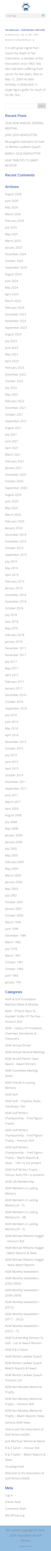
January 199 (13, 982)
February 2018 (14, 635)
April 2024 (12, 294)
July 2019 (11, 561)
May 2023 (11, 354)
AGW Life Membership (19, 1181)
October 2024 (14, 261)
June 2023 (11, 348)
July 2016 (11, 715)
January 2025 (13, 247)
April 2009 (12, 808)
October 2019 (14, 548)
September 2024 (16, 267)
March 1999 (13, 922)
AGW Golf (11, 1094)
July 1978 (11, 949)
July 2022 (11, 388)
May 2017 (11, 668)
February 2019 (14, 581)
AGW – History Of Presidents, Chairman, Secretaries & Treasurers (24, 1033)
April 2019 (12, 575)
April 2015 (12, 768)
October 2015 (14, 748)
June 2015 (11, 762)
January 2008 (13, 835)
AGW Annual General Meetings (25, 1052)
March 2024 (13, 301)
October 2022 (14, 381)
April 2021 (12, 448)
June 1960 (11, 975)
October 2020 (14, 481)
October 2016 (14, 702)
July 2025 (11, 227)
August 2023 (13, 334)
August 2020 (13, 495)
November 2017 (15, 655)
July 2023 (11, 341)
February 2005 (14, 862)
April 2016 (12, 735)
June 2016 (11, 722)
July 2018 (11, 615)
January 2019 (13, 588)
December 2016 (15, 695)
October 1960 (14, 969)
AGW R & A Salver (16, 1350)
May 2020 (11, 508)
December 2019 (15, 535)
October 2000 (14, 915)
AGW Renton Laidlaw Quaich (23, 1356)
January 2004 (13, 882)
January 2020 (13, 528)
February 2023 (14, 368)
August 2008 (13, 815)
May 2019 (11, 568)
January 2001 (13, 909)
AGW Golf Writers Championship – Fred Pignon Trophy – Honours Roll (23, 1135)
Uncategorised (14, 1466)
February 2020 (14, 521)
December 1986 (15, 935)
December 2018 (15, 595)
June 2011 (11, 795)
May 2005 (11, 855)
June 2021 (11, 441)
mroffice (29, 1546)
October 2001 (14, 902)
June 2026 (11, 201)
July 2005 (11, 848)
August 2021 (13, 428)
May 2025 (11, 234)
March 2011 (13, 802)
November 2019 (15, 541)
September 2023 (16, 328)
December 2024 (15, 254)
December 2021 (15, 408)
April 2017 (12, 675)
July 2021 (11, 434)
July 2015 (11, 755)
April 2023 (12, 361)
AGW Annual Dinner (18, 1045)
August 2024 (13, 274)
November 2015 (15, 742)
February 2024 (14, 307)
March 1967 (13, 955)
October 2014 (14, 775)
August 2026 (13, 194)
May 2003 (11, 889)
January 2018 (13, 641)
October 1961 (14, 962)
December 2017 (15, 648)
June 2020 (11, 501)
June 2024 (11, 281)
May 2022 (11, 394)
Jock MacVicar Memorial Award (25, 1441)
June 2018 (11, 621)
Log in (9, 1495)
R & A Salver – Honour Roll (22, 1448)
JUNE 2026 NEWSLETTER (21, 135)
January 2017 (13, 688)
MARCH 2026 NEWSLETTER (23, 153)
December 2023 (15, 314)
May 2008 (11, 828)
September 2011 (16, 788)
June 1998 (11, 929)
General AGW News (17, 1422)
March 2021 (13, 454)
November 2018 (15, 601)
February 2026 (14, 221)
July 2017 (11, 662)
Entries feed (13, 1502)
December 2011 (15, 782)
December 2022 (15, 374)
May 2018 (11, 628)
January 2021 (13, 468)
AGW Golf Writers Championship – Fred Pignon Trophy (23, 1118)
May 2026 (11, 207)
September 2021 (16, 421)
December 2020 (15, 474)
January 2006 (13, 842)
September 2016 (16, 708)
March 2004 (13, 875)
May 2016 (11, 728)
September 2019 (16, 555)
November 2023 (15, 321)
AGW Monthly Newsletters (22, 1271)
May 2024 (11, 287)
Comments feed (15, 1508)
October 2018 (14, 608)
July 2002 (11, 895)
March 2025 (13, 241)
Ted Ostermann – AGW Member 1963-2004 (25, 30)
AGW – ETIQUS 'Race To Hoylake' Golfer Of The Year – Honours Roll (24, 1016)
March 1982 (13, 942)
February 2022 (14, 401)
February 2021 (14, 461)
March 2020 (13, 514)
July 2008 (11, 822)
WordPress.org (14, 1515)
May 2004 (11, 869)
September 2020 (16, 488)
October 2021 (14, 414)
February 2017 (14, 681)
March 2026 (13, 214)
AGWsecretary (13, 34)
